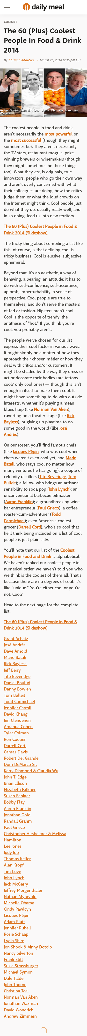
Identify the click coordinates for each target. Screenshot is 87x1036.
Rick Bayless (15, 664)
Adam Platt (14, 922)
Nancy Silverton (18, 953)
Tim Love (12, 871)
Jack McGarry (16, 884)
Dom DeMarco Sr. (20, 764)
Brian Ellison (15, 783)
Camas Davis (16, 752)
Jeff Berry (12, 670)
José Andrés (15, 645)
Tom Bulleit (14, 695)
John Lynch (14, 878)
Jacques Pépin (16, 915)
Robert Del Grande (21, 758)
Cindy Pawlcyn (17, 909)
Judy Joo (11, 852)
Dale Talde (13, 978)
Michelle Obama (19, 903)
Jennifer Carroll (17, 708)
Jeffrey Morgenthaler (23, 890)
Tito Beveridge (52, 477)
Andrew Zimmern (20, 1016)
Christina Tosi (16, 991)
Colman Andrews (21, 60)
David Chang (16, 714)
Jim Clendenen (17, 720)
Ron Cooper (15, 739)
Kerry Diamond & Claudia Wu (31, 771)
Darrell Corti (15, 746)
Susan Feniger (17, 796)
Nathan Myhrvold (20, 897)
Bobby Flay (14, 802)
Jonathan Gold (17, 815)
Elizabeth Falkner (20, 789)
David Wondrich (18, 1010)
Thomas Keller (17, 859)
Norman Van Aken (21, 997)
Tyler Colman (16, 733)
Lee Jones (13, 846)
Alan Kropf (14, 865)
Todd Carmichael (19, 701)
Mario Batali (15, 657)
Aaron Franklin (17, 809)
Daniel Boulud (17, 683)
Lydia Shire (14, 941)
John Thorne (15, 985)
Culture (10, 22)
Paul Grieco (14, 827)
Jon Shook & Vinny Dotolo (28, 947)
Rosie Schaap (16, 934)
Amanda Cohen (18, 727)
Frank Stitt (13, 959)
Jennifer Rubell (17, 928)
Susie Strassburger (21, 966)
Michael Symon (18, 972)
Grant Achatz (16, 639)
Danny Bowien (17, 689)
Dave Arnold (15, 651)
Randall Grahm (18, 821)
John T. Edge (15, 777)
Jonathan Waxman (21, 1003)
